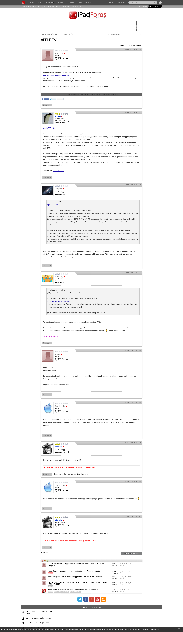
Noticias (110, 623)
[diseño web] (154, 7)
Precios (58, 6)
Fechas (73, 6)
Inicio (32, 2)
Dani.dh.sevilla (77, 452)
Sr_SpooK (75, 208)
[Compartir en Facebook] (62, 107)
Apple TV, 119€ (67, 137)
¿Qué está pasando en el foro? (31, 6)
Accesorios (65, 6)
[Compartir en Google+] (77, 107)
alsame (74, 400)
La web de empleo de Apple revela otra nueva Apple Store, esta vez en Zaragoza (83, 619)
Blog (39, 2)
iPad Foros (91, 15)
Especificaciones (48, 6)
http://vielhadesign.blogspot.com (73, 78)
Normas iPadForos (76, 190)
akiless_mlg (76, 56)
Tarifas (79, 6)
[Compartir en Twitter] (70, 107)
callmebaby (76, 311)
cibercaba (76, 495)
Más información (154, 629)
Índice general (64, 35)
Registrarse (129, 2)
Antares (75, 125)
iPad (74, 35)
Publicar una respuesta (114, 607)
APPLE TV (66, 43)
